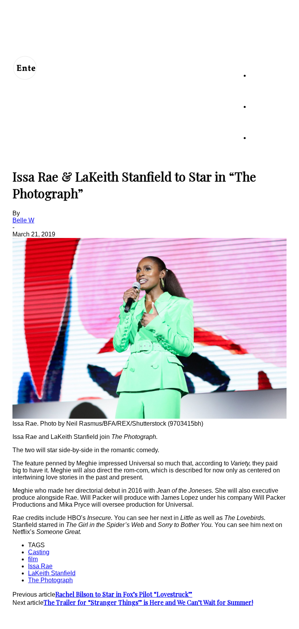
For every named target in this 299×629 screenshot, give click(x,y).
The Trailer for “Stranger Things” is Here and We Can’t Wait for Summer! (148, 602)
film (33, 559)
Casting (38, 552)
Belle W (23, 220)
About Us (48, 618)
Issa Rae (40, 566)
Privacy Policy (108, 618)
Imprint (166, 618)
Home (257, 75)
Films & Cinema (268, 137)
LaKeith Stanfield (52, 573)
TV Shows (262, 106)
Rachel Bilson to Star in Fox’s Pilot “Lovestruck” (123, 594)
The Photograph (50, 580)
